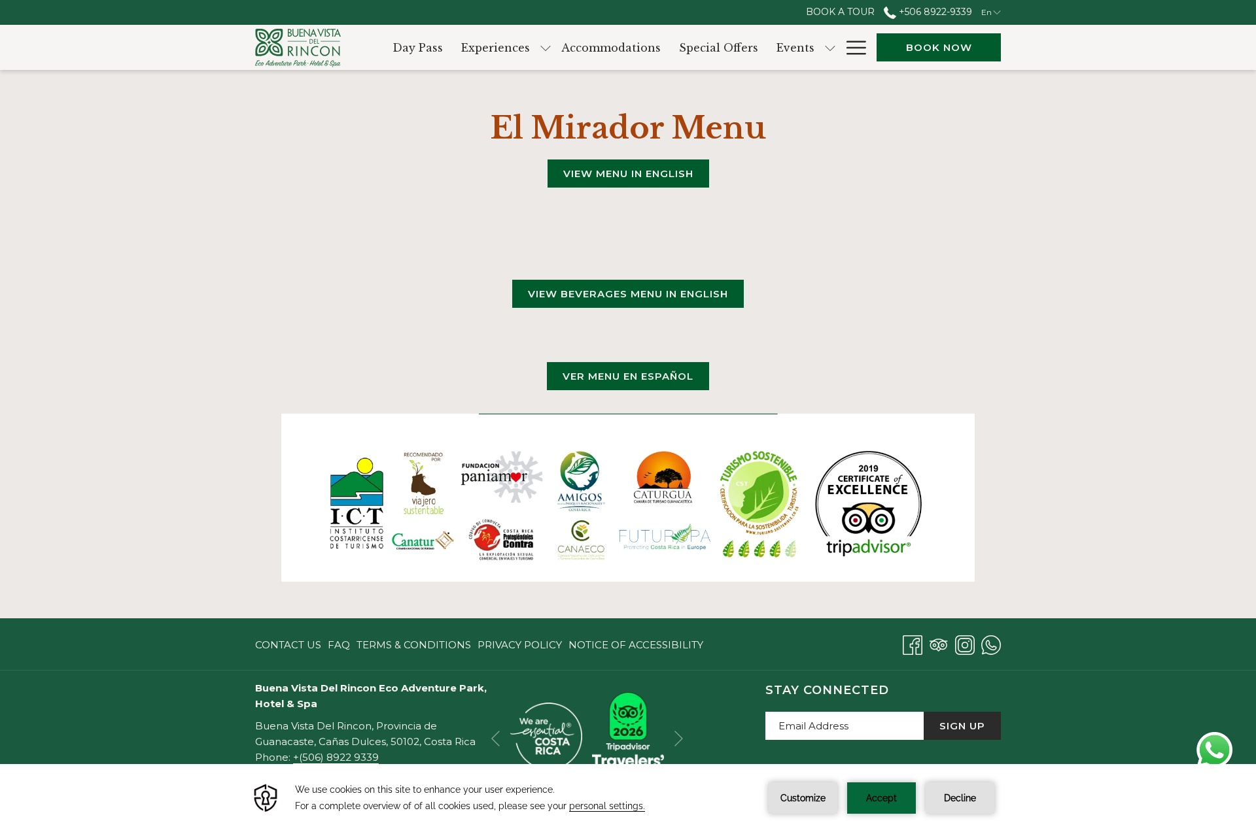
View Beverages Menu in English (628, 294)
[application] (628, 798)
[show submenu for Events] (830, 47)
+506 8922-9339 (934, 12)
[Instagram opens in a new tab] (965, 643)
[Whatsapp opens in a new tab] (991, 643)
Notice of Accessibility (635, 645)
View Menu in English (628, 173)
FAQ (339, 645)
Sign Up (962, 726)
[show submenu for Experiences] (545, 47)
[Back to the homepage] (298, 47)
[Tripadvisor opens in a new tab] (939, 643)
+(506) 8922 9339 (336, 757)
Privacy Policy (520, 645)
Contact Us (288, 645)
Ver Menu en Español (628, 376)
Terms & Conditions (414, 645)
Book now (939, 47)
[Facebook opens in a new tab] (912, 643)
